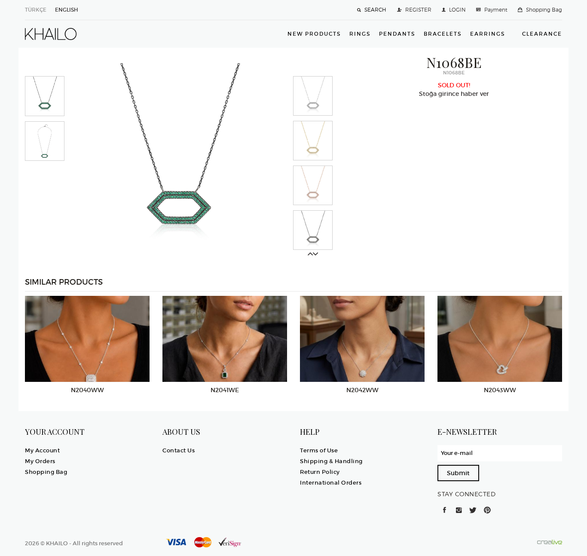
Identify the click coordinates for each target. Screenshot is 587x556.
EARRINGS (487, 34)
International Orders (330, 482)
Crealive (549, 542)
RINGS (359, 34)
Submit (458, 473)
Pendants (397, 34)
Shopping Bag (544, 9)
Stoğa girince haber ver (454, 94)
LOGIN (457, 9)
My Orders (40, 461)
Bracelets (443, 34)
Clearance (542, 34)
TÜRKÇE (35, 9)
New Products (314, 34)
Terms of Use (319, 450)
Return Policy (320, 472)
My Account (42, 450)
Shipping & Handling (331, 461)
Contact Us (178, 450)
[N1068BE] (178, 159)
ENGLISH (66, 9)
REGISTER (418, 9)
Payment (496, 9)
